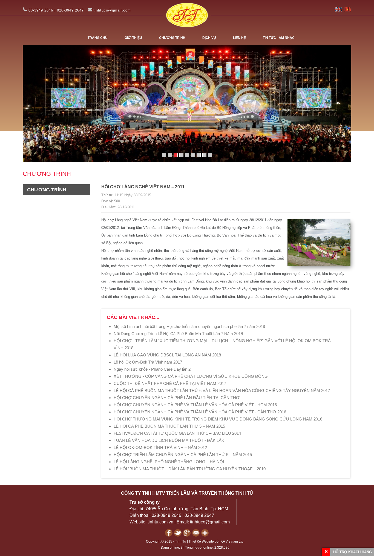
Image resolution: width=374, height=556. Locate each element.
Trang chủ (98, 38)
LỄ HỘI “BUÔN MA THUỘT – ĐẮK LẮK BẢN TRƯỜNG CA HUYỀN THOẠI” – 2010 (190, 468)
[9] (210, 155)
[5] (187, 155)
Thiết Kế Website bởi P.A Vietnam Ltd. (216, 541)
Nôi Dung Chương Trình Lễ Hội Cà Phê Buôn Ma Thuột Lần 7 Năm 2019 (178, 333)
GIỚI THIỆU (133, 38)
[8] (204, 155)
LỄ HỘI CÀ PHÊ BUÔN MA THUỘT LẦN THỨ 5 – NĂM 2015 (169, 426)
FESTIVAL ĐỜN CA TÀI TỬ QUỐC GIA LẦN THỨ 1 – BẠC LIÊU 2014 (177, 433)
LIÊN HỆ (239, 38)
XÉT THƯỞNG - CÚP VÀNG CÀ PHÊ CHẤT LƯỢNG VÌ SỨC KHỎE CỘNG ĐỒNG (191, 376)
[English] (338, 10)
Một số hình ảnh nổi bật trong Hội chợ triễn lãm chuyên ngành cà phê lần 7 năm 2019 (189, 326)
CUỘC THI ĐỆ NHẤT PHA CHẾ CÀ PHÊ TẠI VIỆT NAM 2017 (170, 383)
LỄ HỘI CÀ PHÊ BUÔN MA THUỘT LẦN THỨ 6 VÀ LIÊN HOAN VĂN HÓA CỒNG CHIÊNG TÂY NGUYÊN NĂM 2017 (222, 390)
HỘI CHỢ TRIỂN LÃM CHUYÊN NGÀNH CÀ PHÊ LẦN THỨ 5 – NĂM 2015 (183, 454)
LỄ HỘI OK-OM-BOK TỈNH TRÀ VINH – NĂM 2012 (160, 447)
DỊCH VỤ (209, 38)
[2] (170, 155)
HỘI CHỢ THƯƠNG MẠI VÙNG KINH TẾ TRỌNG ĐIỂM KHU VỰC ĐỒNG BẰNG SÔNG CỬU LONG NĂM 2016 (218, 419)
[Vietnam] (347, 10)
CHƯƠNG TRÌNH (172, 38)
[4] (181, 155)
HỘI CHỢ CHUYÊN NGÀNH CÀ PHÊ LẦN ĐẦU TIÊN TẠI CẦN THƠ (177, 397)
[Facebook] (169, 535)
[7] (199, 155)
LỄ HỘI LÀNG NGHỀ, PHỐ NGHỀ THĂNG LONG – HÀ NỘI (169, 461)
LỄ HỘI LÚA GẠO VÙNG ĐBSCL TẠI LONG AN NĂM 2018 (167, 355)
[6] (193, 155)
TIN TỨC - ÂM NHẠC (279, 38)
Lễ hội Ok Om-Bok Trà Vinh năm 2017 (148, 362)
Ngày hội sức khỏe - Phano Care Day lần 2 (152, 369)
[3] (176, 155)
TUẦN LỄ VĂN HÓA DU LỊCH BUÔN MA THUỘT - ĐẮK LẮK (169, 440)
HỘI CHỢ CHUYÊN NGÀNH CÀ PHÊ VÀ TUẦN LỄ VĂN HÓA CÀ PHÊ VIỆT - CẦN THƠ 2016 (200, 412)
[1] (164, 155)
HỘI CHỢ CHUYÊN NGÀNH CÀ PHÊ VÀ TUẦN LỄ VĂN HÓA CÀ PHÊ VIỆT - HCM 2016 (195, 404)
